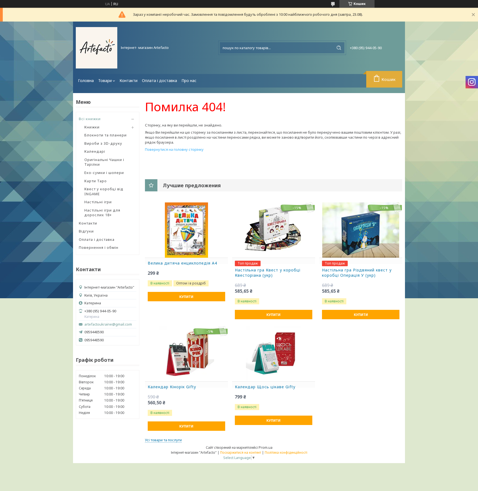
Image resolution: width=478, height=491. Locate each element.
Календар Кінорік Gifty (172, 386)
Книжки (92, 127)
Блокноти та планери (105, 135)
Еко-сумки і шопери (104, 172)
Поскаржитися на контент (240, 452)
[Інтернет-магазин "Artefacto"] (96, 47)
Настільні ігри (98, 201)
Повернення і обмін (98, 247)
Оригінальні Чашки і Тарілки (104, 162)
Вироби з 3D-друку (103, 143)
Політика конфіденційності (286, 452)
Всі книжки (90, 118)
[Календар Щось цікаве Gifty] (273, 353)
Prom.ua (265, 447)
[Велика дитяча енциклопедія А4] (186, 230)
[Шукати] (338, 47)
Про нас (188, 80)
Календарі (94, 151)
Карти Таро (95, 180)
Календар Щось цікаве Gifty (265, 386)
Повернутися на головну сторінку (174, 149)
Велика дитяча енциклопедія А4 (182, 263)
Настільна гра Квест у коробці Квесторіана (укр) (267, 273)
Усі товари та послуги (163, 439)
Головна (86, 80)
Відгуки (86, 231)
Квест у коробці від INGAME (103, 191)
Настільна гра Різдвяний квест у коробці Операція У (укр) (357, 273)
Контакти (128, 80)
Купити (186, 296)
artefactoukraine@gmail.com (108, 324)
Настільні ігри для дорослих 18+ (102, 213)
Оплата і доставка (159, 80)
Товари (105, 80)
